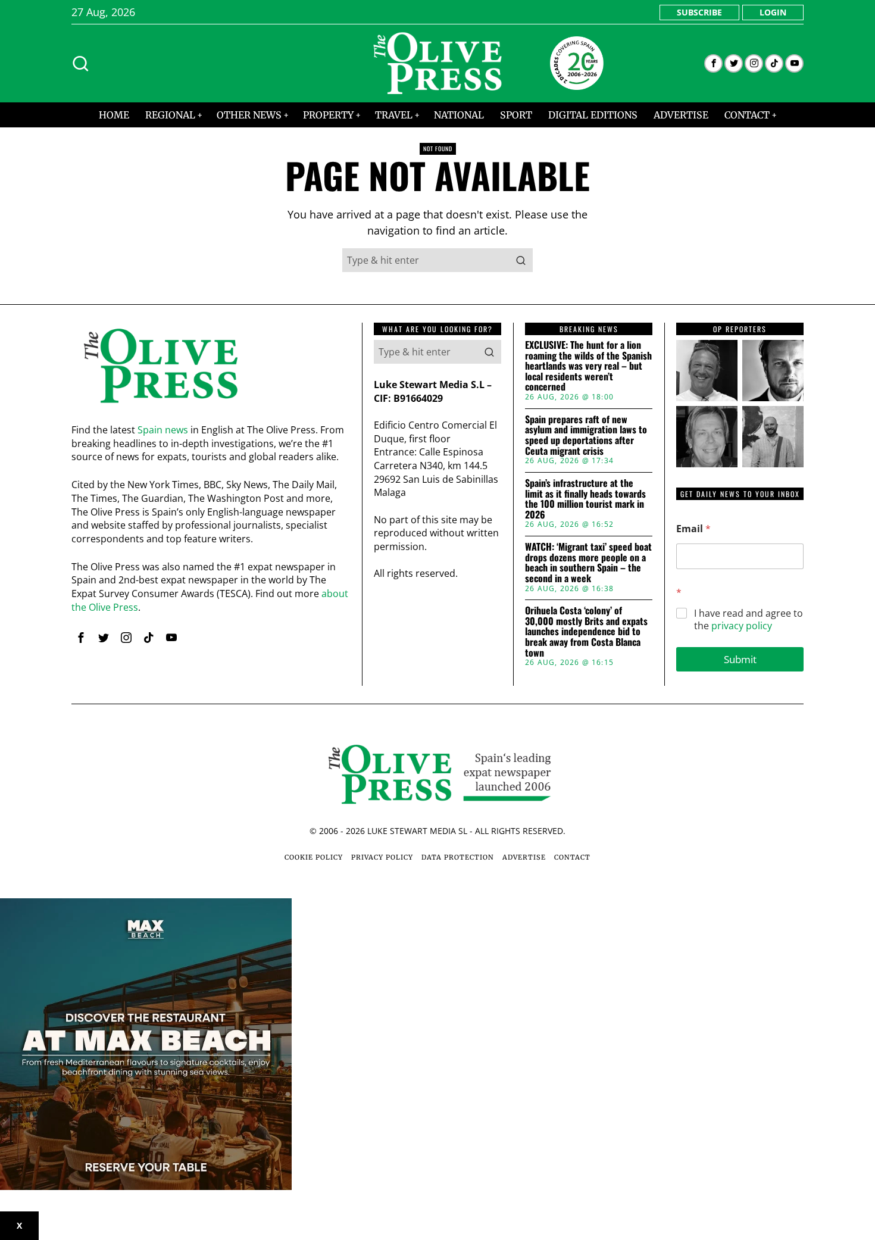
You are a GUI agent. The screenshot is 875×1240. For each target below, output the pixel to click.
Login (773, 12)
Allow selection (438, 735)
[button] (521, 260)
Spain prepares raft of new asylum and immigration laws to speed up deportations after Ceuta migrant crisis (586, 435)
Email (693, 529)
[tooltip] (713, 63)
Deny (266, 735)
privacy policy (741, 625)
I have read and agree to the (748, 619)
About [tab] (616, 528)
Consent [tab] (259, 528)
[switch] (371, 678)
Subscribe (699, 12)
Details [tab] (437, 528)
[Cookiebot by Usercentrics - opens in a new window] (640, 489)
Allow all (609, 735)
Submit (740, 659)
